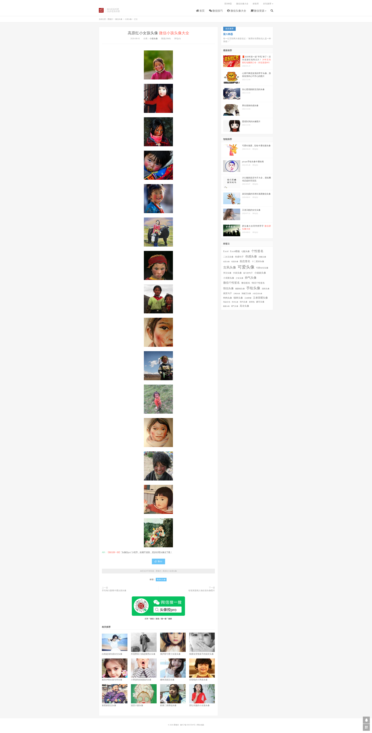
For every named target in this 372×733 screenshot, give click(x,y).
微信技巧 (217, 10)
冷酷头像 (262, 257)
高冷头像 (244, 306)
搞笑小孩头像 (137, 705)
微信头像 (118, 19)
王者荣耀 (247, 298)
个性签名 (257, 251)
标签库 (256, 4)
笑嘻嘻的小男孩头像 (198, 680)
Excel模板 (235, 251)
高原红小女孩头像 (158, 33)
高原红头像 (161, 580)
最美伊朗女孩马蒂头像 (112, 680)
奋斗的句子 (248, 273)
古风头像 (229, 267)
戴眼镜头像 (240, 289)
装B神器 (228, 4)
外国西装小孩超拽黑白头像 (143, 654)
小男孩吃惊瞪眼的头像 (141, 680)
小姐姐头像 (260, 273)
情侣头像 (228, 288)
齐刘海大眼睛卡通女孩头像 (114, 590)
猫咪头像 (238, 297)
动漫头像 (234, 262)
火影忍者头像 (257, 293)
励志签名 (245, 261)
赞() (160, 561)
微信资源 (258, 10)
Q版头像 (246, 251)
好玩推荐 (267, 4)
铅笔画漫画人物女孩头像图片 (201, 590)
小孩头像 (128, 19)
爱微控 (101, 10)
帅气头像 (250, 277)
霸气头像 (234, 306)
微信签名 (245, 283)
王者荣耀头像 (260, 297)
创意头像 (226, 261)
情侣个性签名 (258, 283)
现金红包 (226, 302)
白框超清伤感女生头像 (112, 654)
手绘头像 (253, 288)
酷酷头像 (226, 306)
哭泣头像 (227, 273)
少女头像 (239, 278)
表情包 (252, 302)
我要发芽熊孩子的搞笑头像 (201, 654)
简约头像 (243, 302)
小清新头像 (228, 278)
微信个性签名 (231, 282)
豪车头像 (260, 302)
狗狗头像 (227, 298)
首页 (202, 10)
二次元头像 (228, 257)
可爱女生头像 (262, 268)
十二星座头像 (258, 261)
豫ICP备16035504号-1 (188, 725)
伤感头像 (251, 256)
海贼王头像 (246, 293)
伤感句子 (239, 256)
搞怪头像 (265, 289)
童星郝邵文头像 (109, 705)
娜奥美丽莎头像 (167, 680)
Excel (225, 251)
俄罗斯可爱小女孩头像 (170, 654)
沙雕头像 (237, 293)
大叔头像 (237, 273)
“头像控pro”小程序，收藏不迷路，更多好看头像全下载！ (146, 552)
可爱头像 (246, 267)
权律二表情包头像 (168, 705)
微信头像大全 (238, 10)
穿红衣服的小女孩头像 (199, 705)
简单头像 (235, 302)
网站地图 (200, 725)
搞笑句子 (227, 293)
